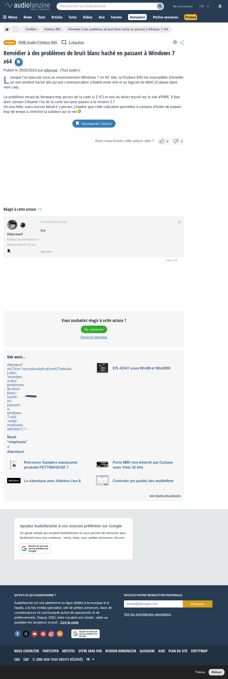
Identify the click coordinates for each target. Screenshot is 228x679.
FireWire (31, 29)
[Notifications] (220, 6)
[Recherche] (160, 6)
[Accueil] (7, 29)
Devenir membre (94, 337)
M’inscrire (197, 604)
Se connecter (94, 329)
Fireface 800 (52, 29)
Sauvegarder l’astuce (96, 123)
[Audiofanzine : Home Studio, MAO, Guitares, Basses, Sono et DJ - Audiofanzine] (27, 6)
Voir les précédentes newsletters (147, 614)
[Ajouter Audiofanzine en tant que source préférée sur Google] (35, 548)
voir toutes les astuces (165, 495)
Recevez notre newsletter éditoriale (153, 595)
